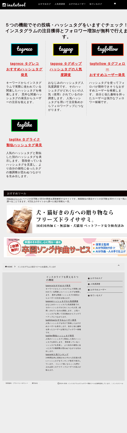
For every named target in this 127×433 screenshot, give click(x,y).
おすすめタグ (44, 4)
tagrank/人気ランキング (57, 354)
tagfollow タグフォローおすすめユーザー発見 (107, 69)
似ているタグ (96, 4)
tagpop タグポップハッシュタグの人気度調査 (66, 69)
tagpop (66, 48)
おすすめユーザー (77, 4)
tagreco (24, 48)
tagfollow (107, 48)
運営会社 (35, 383)
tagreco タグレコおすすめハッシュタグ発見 (24, 69)
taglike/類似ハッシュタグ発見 (60, 335)
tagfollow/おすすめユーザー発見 (61, 320)
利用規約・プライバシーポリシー (17, 383)
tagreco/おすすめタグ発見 (58, 285)
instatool (16, 4)
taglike (24, 124)
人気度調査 (60, 4)
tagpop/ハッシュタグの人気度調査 (62, 301)
